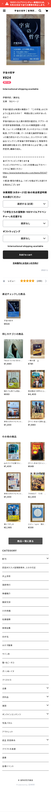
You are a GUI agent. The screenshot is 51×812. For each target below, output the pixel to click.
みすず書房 (7, 645)
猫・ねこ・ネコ (8, 662)
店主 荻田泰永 (9, 740)
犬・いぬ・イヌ (8, 671)
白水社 (5, 636)
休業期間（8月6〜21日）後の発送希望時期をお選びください (25, 194)
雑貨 (4, 706)
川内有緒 (6, 611)
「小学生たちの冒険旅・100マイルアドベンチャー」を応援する (24, 214)
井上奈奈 (6, 576)
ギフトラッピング (11, 231)
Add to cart (25, 254)
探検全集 (6, 628)
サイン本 (6, 654)
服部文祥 (6, 602)
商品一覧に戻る (25, 541)
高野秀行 (6, 585)
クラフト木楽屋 (9, 749)
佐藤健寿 (6, 619)
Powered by (22, 785)
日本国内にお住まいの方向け (25, 263)
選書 (4, 757)
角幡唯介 (6, 593)
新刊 (4, 559)
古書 (4, 688)
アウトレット (7, 731)
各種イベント (8, 766)
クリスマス (7, 680)
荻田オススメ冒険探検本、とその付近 (19, 567)
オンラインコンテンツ (11, 714)
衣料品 (5, 697)
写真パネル (7, 723)
